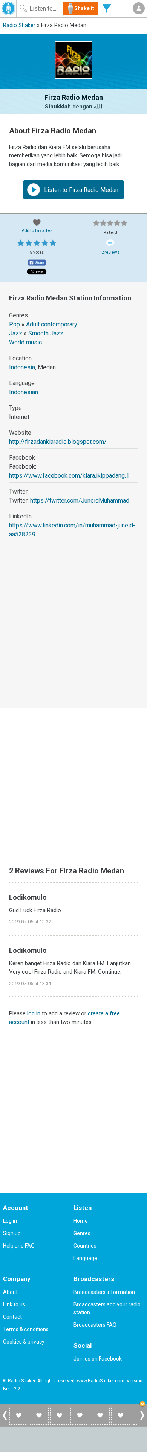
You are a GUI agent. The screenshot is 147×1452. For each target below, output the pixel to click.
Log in (10, 1221)
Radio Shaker (19, 25)
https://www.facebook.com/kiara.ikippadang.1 (69, 475)
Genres (82, 1233)
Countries (85, 1246)
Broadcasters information (104, 1292)
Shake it (84, 8)
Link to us (14, 1304)
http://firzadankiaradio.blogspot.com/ (58, 441)
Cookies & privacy (23, 1342)
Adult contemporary (51, 324)
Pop (14, 324)
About (10, 1292)
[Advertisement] (73, 631)
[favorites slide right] (142, 1419)
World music (25, 342)
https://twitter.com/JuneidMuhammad (79, 500)
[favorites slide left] (5, 1419)
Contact (12, 1317)
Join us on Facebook (98, 1359)
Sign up (12, 1233)
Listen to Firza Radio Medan (80, 189)
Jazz (15, 333)
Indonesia (22, 367)
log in (33, 1013)
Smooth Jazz (45, 333)
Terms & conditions (26, 1329)
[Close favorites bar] (143, 1404)
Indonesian (23, 392)
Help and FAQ (19, 1246)
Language (85, 1258)
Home (81, 1221)
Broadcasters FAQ (95, 1325)
